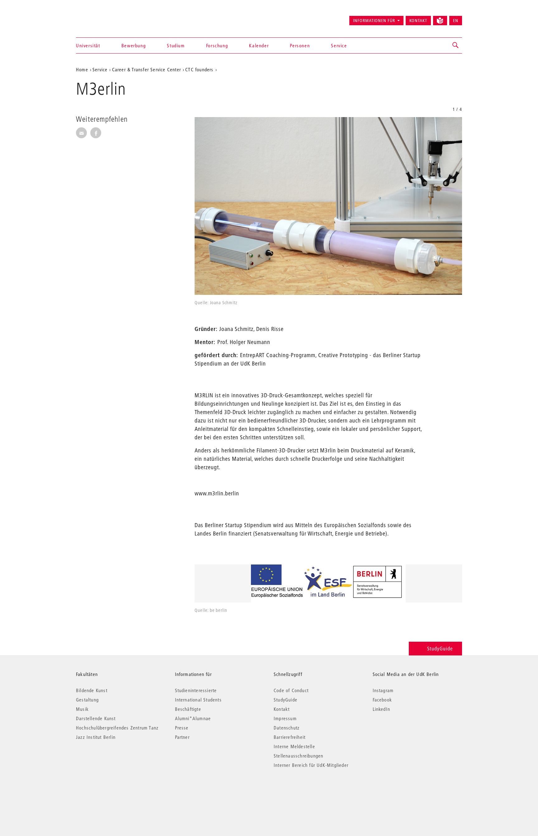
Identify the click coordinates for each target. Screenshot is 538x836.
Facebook (382, 700)
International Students (198, 700)
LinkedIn (381, 709)
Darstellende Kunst (96, 718)
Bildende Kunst (91, 690)
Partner (182, 737)
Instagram (383, 690)
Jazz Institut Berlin (96, 737)
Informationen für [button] (374, 20)
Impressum (285, 718)
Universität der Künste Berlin (100, 18)
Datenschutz (287, 728)
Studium (176, 45)
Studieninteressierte (196, 690)
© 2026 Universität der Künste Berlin (108, 791)
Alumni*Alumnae (193, 718)
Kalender (259, 45)
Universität (88, 45)
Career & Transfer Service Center (146, 69)
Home (82, 69)
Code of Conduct (291, 690)
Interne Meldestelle (294, 746)
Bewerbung (133, 45)
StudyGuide (440, 648)
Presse (182, 728)
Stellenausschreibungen (298, 756)
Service (339, 45)
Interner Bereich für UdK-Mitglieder (311, 765)
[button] (456, 45)
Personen (300, 45)
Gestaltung (87, 700)
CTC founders (199, 69)
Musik (82, 709)
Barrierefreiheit (289, 737)
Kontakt (418, 20)
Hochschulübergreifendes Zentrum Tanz (117, 728)
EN (455, 20)
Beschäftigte (188, 709)
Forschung (217, 45)
